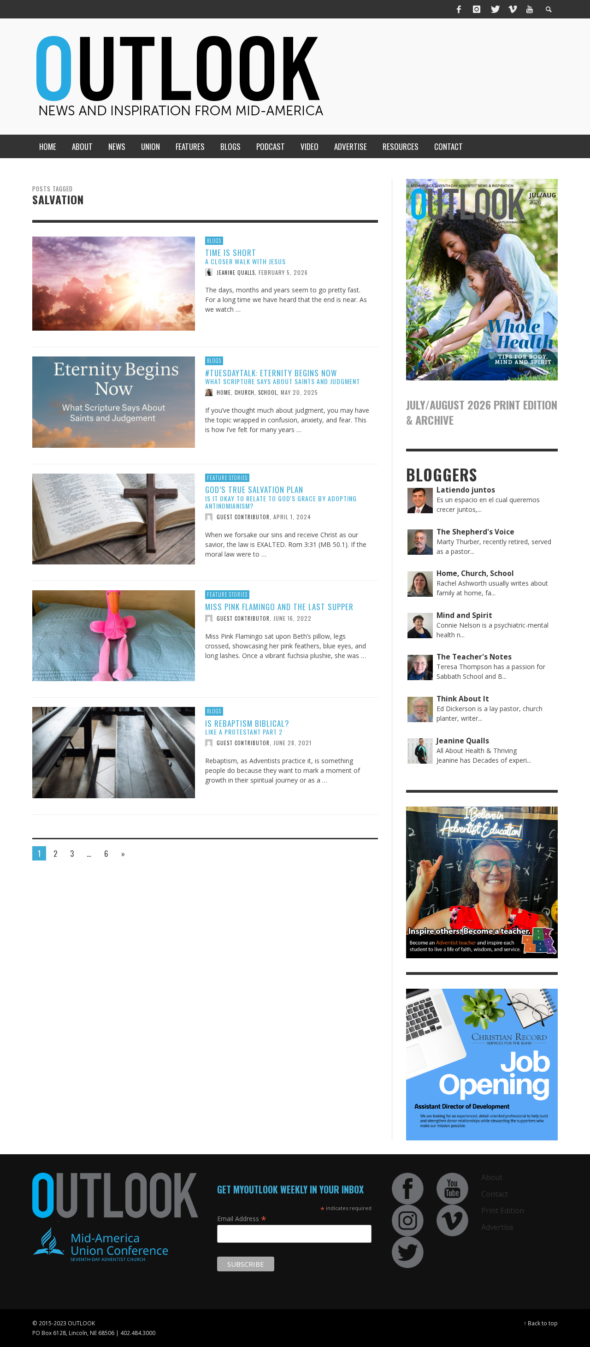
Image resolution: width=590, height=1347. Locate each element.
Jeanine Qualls (236, 272)
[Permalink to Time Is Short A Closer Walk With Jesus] (113, 283)
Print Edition (502, 1210)
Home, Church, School (247, 392)
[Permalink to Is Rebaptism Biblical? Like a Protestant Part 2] (113, 752)
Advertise (497, 1227)
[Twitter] (494, 9)
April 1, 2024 (292, 517)
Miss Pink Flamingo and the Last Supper (279, 606)
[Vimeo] (512, 9)
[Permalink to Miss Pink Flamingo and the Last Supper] (113, 635)
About (491, 1177)
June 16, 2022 (292, 618)
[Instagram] (476, 9)
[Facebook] (459, 9)
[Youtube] (529, 9)
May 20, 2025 (299, 392)
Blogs (214, 240)
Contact (494, 1194)
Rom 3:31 (302, 544)
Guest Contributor (243, 517)
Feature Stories (227, 477)
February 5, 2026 (283, 272)
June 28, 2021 (292, 743)
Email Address (241, 1218)
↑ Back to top (541, 1323)
